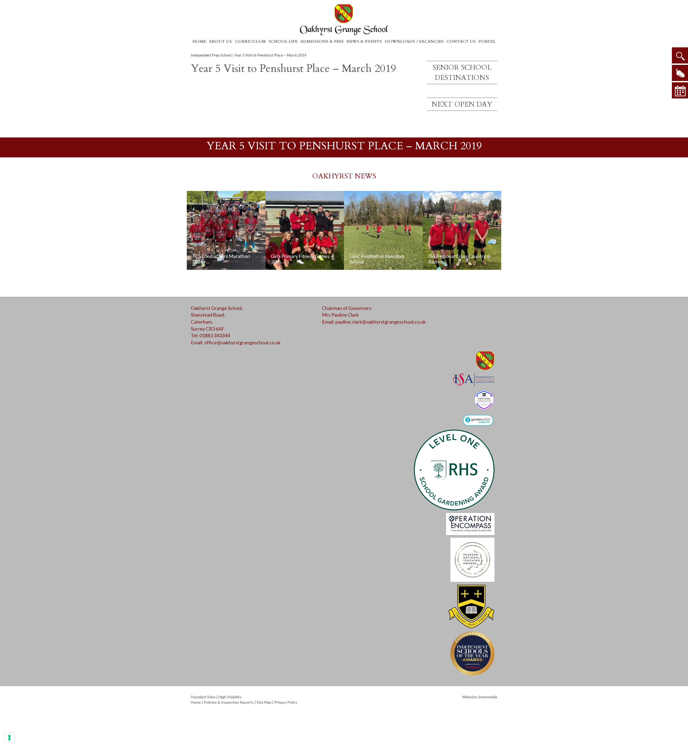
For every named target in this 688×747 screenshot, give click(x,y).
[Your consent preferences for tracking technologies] (9, 737)
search (680, 55)
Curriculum (250, 41)
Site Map (264, 702)
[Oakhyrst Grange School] (344, 19)
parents (680, 73)
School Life (283, 41)
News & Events (364, 41)
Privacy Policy (285, 702)
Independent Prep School (211, 55)
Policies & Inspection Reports (229, 702)
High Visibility (229, 697)
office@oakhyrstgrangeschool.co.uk (242, 342)
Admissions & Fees (322, 41)
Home (199, 41)
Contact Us (461, 41)
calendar (680, 90)
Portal (487, 41)
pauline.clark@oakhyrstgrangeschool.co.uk (380, 322)
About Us (220, 41)
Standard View (203, 697)
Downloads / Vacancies (414, 41)
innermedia (488, 697)
